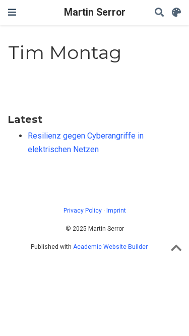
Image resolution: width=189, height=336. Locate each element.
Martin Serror (94, 12)
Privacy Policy (83, 210)
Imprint (116, 210)
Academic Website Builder (110, 246)
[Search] (159, 13)
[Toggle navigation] (12, 12)
